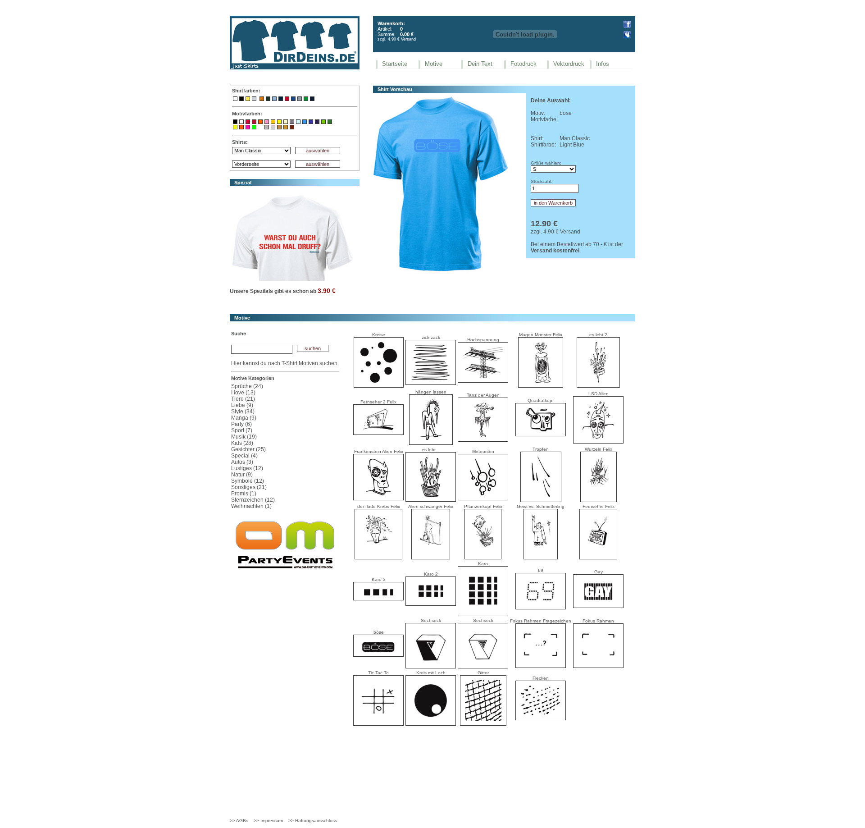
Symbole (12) (247, 481)
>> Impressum (268, 820)
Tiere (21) (243, 399)
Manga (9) (243, 418)
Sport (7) (241, 430)
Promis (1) (243, 493)
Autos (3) (242, 462)
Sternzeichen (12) (253, 500)
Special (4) (244, 456)
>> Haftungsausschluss (312, 820)
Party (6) (241, 424)
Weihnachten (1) (251, 506)
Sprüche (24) (247, 386)
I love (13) (243, 392)
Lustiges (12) (247, 468)
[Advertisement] (432, 757)
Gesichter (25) (248, 449)
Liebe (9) (242, 405)
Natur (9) (242, 474)
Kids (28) (242, 443)
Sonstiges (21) (249, 487)
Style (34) (243, 411)
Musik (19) (244, 437)
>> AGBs (239, 820)
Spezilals (261, 291)
